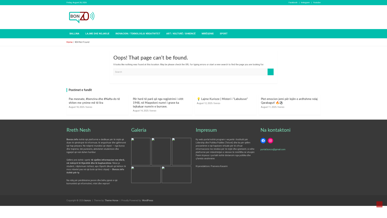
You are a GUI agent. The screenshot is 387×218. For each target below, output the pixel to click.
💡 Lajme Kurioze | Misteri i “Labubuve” (222, 99)
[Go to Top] (379, 204)
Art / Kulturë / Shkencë (181, 33)
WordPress (147, 200)
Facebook (293, 2)
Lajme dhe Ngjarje (97, 33)
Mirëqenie (208, 33)
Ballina (74, 33)
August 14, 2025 (140, 110)
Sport (224, 33)
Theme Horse (111, 200)
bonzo (89, 107)
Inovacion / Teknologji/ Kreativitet (137, 33)
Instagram (305, 2)
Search (271, 72)
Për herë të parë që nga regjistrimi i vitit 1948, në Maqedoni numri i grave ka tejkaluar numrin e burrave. (158, 103)
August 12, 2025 (204, 103)
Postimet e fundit (80, 90)
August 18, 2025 (76, 107)
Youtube (316, 2)
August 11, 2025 (268, 107)
